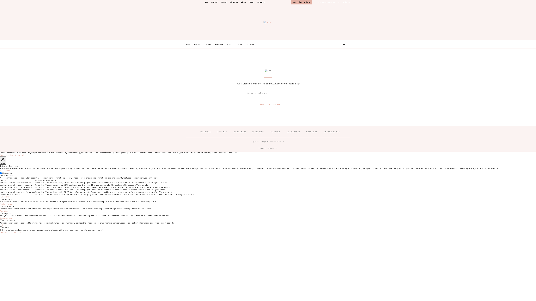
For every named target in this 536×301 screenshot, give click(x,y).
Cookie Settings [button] (7, 155)
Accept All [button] (19, 155)
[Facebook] (187, 2)
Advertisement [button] (6, 218)
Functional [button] (5, 197)
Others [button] (3, 225)
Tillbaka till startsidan (268, 105)
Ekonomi (261, 2)
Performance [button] (6, 204)
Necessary (7, 173)
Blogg (224, 2)
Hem (206, 2)
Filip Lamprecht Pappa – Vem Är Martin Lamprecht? (341, 2)
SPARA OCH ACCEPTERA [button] (10, 232)
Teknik (252, 2)
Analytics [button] (4, 211)
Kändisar (234, 2)
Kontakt (215, 2)
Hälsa (243, 2)
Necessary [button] (5, 171)
